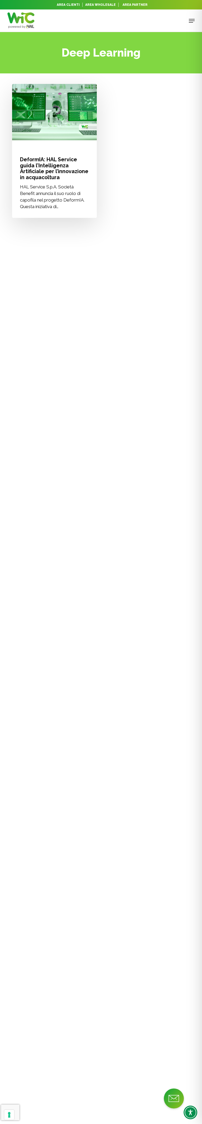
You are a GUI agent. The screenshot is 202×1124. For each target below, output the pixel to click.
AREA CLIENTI (68, 5)
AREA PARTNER (135, 5)
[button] (192, 20)
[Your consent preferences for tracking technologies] (9, 1115)
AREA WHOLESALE (100, 5)
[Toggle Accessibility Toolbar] (190, 1112)
